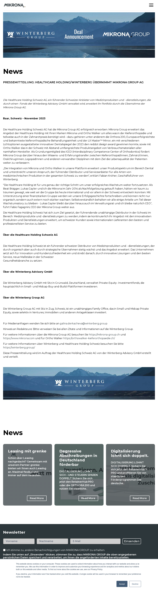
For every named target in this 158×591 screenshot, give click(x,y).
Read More (37, 498)
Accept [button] (122, 584)
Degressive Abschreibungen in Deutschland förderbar (78, 458)
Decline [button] (135, 584)
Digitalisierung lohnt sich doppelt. (129, 453)
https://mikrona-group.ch (105, 334)
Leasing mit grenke (27, 451)
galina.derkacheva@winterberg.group (83, 323)
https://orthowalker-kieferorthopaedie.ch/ (89, 338)
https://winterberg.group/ (19, 347)
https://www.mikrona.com (19, 338)
